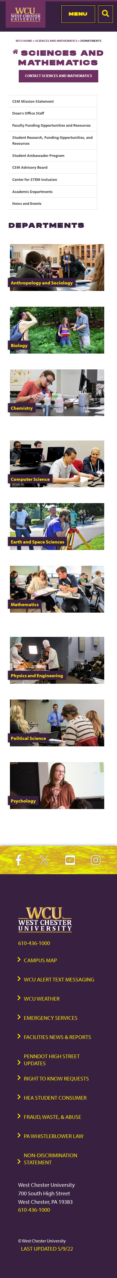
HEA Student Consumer (55, 1097)
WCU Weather (42, 998)
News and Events (26, 203)
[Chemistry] (57, 414)
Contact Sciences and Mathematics (58, 75)
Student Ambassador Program (38, 155)
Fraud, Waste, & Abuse (52, 1116)
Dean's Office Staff (28, 113)
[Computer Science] (57, 485)
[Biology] (57, 352)
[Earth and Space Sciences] (57, 548)
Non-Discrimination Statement (50, 1159)
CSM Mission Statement (33, 101)
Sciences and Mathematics (56, 41)
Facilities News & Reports (57, 1036)
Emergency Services (51, 1017)
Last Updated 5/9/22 (47, 1248)
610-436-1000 (34, 942)
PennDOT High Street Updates (52, 1060)
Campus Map (40, 960)
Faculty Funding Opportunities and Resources (51, 125)
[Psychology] (57, 807)
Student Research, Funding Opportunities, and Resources (52, 140)
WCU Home (24, 41)
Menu (78, 14)
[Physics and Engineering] (57, 682)
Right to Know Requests (56, 1078)
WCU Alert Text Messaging (59, 979)
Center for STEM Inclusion (34, 179)
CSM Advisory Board (29, 167)
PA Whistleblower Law (53, 1135)
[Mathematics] (57, 611)
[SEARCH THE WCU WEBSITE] (105, 14)
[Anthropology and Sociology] (57, 289)
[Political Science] (57, 744)
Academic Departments (32, 191)
